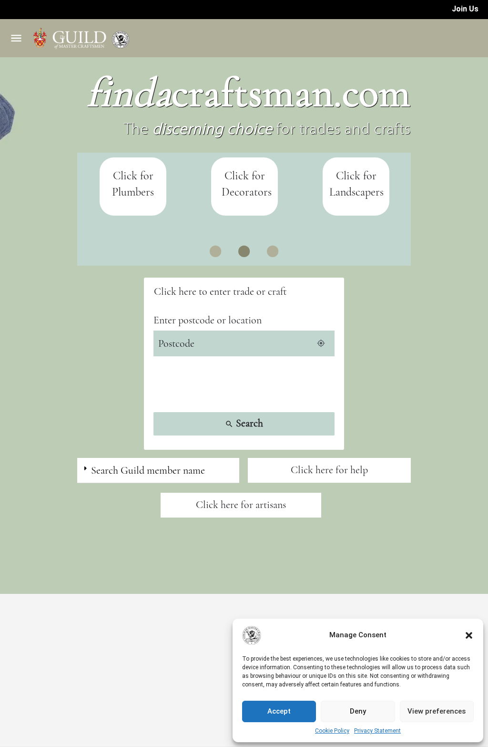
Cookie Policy (332, 730)
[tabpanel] (133, 187)
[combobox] (244, 291)
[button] (469, 635)
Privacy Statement (377, 730)
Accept (279, 711)
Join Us (465, 8)
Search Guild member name (148, 470)
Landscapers (356, 192)
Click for (356, 176)
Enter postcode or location (207, 320)
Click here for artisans (241, 504)
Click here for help (329, 470)
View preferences (436, 711)
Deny (358, 711)
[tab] (158, 470)
